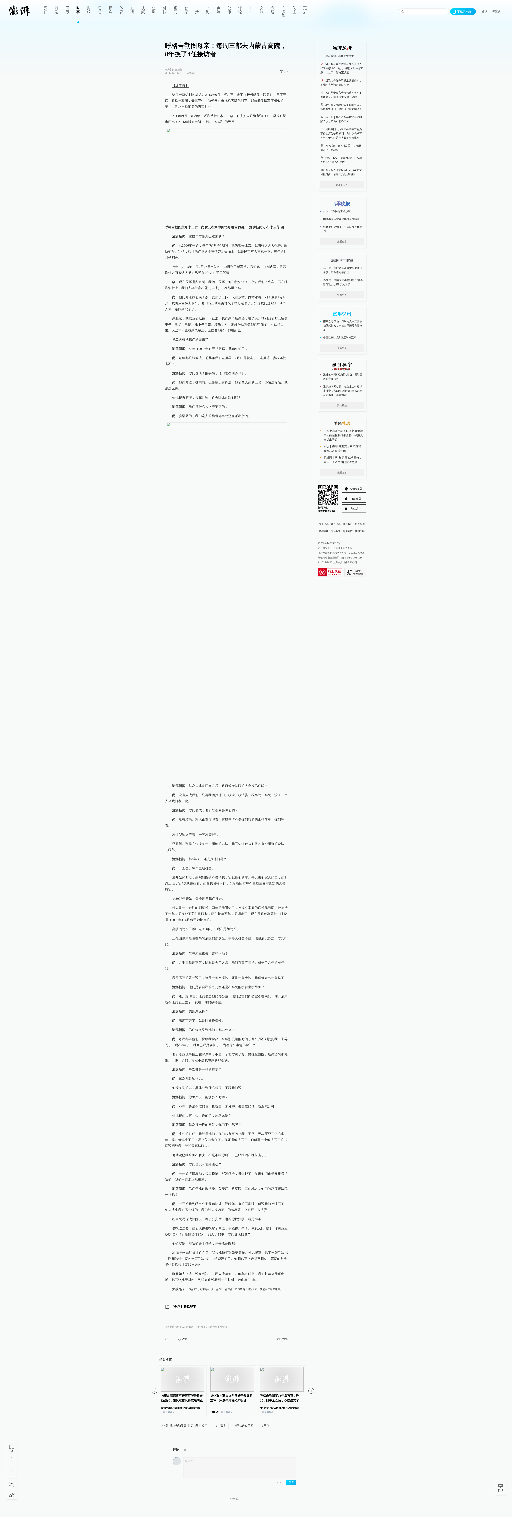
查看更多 (342, 241)
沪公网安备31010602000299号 (335, 548)
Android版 (356, 488)
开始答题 (342, 405)
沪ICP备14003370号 (329, 543)
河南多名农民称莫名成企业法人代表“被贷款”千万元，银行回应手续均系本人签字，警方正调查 (342, 68)
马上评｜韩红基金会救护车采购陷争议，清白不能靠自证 (342, 270)
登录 (484, 11)
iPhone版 (355, 498)
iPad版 (354, 508)
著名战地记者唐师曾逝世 (339, 56)
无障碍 (496, 11)
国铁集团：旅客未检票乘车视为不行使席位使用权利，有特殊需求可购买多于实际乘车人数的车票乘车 (341, 133)
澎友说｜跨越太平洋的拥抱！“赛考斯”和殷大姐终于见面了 (343, 282)
